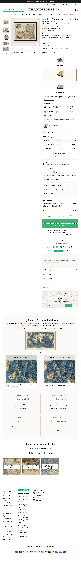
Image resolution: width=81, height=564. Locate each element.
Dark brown (60, 107)
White (71, 111)
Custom (49, 115)
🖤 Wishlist (56, 4)
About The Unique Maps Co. (9, 492)
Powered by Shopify (40, 557)
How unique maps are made (50, 283)
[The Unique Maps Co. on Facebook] (37, 506)
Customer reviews (7, 526)
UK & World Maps (29, 14)
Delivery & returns (47, 274)
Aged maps (6, 516)
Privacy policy (6, 536)
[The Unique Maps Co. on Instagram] (34, 506)
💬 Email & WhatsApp (46, 4)
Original (46, 171)
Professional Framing (8, 495)
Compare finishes (49, 100)
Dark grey (50, 111)
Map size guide (7, 510)
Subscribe (40, 502)
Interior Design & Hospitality (7, 499)
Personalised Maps (66, 14)
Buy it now (59, 225)
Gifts (53, 14)
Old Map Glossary (7, 531)
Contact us (6, 489)
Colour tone (48, 168)
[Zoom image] (37, 44)
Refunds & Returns (7, 508)
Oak (60, 111)
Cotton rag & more (8, 521)
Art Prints (43, 14)
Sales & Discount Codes (9, 523)
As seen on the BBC (8, 534)
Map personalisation (8, 513)
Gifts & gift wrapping (8, 529)
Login (19, 540)
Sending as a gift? (48, 269)
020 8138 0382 (23, 496)
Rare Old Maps (13, 14)
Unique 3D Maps (7, 502)
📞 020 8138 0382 (34, 4)
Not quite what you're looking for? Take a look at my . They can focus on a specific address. (60, 296)
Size (59, 137)
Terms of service (7, 539)
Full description (46, 39)
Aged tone (58, 171)
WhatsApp (69, 234)
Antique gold (72, 107)
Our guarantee (47, 287)
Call (63, 234)
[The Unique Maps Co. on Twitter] (40, 506)
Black (48, 107)
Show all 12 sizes (60, 153)
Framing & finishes (48, 278)
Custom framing (7, 518)
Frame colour (48, 103)
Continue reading (48, 265)
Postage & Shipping (8, 505)
